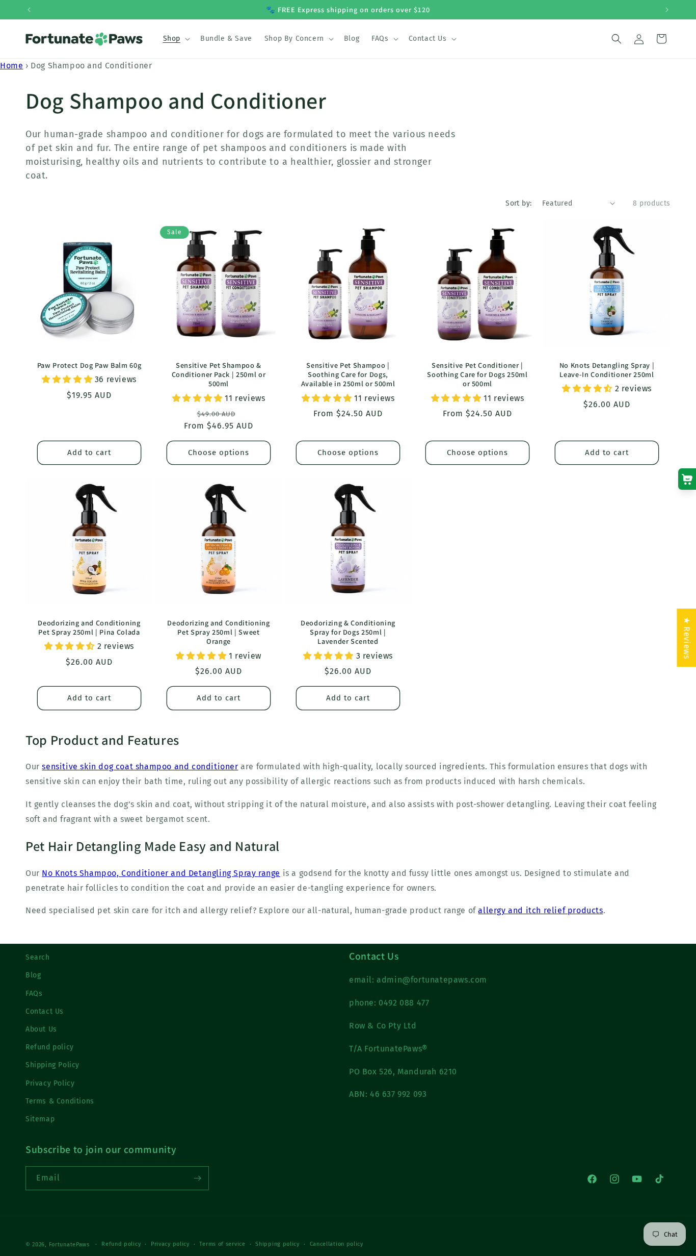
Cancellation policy (336, 1244)
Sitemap (40, 1119)
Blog (33, 975)
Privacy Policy (49, 1083)
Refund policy (49, 1047)
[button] (175, 38)
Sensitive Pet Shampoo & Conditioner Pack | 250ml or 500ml (219, 374)
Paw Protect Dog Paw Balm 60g (89, 365)
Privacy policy (170, 1244)
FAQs (33, 993)
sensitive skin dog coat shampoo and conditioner (140, 766)
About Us (41, 1029)
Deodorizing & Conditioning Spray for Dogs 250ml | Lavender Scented (348, 632)
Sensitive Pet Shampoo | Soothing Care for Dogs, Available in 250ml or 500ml (348, 374)
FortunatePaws (69, 1244)
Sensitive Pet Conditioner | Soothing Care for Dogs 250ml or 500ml (477, 374)
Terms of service (222, 1244)
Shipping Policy (52, 1065)
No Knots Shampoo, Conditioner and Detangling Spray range (161, 873)
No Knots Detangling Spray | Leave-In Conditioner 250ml (607, 370)
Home (11, 65)
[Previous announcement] (29, 9)
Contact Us (44, 1011)
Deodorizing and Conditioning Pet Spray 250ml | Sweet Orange (218, 632)
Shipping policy (277, 1244)
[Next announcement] (667, 9)
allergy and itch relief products (540, 910)
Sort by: (518, 203)
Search (37, 957)
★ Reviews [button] (686, 638)
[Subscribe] (197, 1178)
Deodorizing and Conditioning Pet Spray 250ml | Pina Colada (89, 627)
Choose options (218, 452)
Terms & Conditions (59, 1101)
